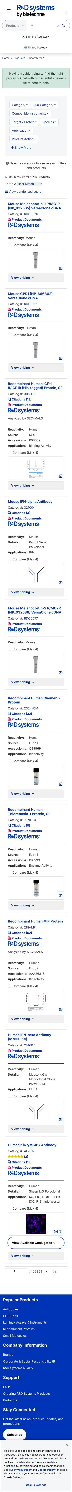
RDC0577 (31, 618)
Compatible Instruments (29, 113)
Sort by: (10, 184)
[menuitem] (6, 58)
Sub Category (43, 105)
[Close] (67, 1445)
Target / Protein (23, 122)
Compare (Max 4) (25, 245)
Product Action (22, 139)
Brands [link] (8, 1355)
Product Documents (26, 219)
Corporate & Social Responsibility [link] (27, 1361)
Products (19, 58)
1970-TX (30, 820)
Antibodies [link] (10, 1309)
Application (20, 130)
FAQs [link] (6, 1387)
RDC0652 (31, 304)
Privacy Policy (23, 1469)
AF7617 (29, 1151)
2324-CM (31, 708)
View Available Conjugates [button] (32, 1243)
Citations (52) (21, 933)
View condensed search (25, 191)
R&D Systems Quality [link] (18, 1368)
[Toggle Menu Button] (8, 11)
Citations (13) (21, 399)
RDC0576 (31, 214)
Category (18, 105)
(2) (26, 1157)
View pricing (21, 278)
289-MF (30, 927)
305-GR (29, 394)
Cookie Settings (36, 1484)
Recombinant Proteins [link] (19, 1329)
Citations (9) (20, 825)
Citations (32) (21, 714)
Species (48, 122)
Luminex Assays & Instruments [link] (25, 1322)
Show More (22, 147)
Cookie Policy (46, 1469)
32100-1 (30, 507)
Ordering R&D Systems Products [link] (26, 1393)
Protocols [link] (10, 1400)
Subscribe (14, 1435)
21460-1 (30, 1045)
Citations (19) (21, 1162)
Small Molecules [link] (14, 1336)
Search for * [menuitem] (36, 58)
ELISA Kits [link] (10, 1316)
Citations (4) (20, 513)
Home (6, 58)
